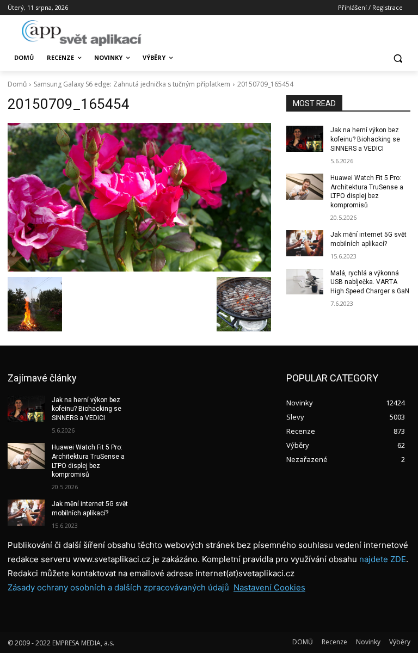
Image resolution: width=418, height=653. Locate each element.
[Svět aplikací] (82, 33)
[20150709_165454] (139, 197)
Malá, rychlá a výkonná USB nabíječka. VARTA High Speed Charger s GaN (369, 282)
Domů (17, 84)
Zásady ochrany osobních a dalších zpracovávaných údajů (118, 587)
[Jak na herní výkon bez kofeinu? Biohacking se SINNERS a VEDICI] (304, 139)
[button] (397, 58)
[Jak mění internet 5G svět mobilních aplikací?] (304, 243)
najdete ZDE (382, 559)
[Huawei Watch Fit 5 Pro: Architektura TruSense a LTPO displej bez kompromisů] (304, 187)
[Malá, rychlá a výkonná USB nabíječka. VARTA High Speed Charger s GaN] (304, 282)
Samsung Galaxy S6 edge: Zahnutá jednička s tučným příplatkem (132, 84)
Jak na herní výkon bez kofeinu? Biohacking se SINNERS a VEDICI (365, 139)
